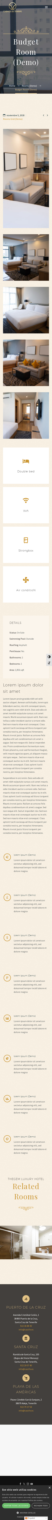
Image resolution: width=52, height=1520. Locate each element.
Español (31, 1518)
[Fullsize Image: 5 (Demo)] (26, 415)
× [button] (49, 1488)
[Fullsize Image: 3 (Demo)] (26, 257)
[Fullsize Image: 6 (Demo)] (26, 363)
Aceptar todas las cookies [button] (16, 1505)
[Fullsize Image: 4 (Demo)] (26, 310)
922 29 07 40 (26, 1365)
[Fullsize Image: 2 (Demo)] (26, 178)
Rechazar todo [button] (41, 1505)
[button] (26, 1513)
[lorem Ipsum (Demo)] (26, 863)
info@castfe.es (26, 1329)
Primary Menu (46, 7)
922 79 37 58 (26, 1406)
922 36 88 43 (26, 1325)
